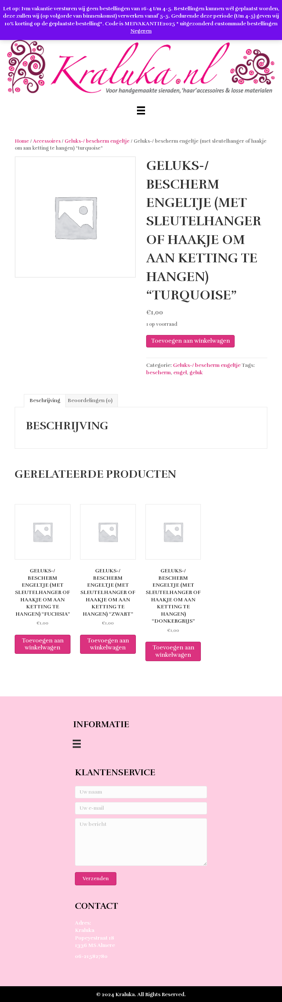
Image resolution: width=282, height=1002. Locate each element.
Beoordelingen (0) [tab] (90, 400)
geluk (196, 372)
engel (180, 372)
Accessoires (47, 141)
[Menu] (141, 110)
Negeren (141, 31)
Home (22, 141)
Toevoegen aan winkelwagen (190, 341)
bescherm (158, 372)
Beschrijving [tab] (44, 400)
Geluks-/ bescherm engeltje (97, 141)
